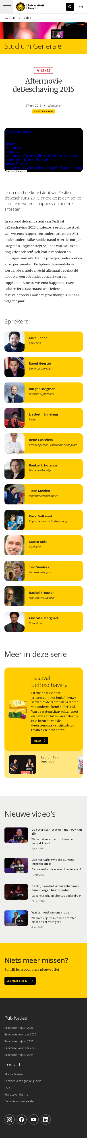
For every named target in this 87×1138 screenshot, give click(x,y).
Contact (12, 1064)
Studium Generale (32, 46)
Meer (37, 741)
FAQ (7, 1088)
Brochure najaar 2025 (18, 1041)
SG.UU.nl (9, 18)
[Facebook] (22, 1119)
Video (27, 18)
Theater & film (43, 111)
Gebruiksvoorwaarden (19, 1101)
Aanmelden (17, 980)
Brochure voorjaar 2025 (20, 1048)
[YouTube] (34, 1119)
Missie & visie (13, 1074)
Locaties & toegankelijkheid (22, 1081)
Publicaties (15, 1018)
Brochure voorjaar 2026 (20, 1034)
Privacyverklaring (16, 1094)
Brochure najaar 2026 (18, 1028)
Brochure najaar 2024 (18, 1055)
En (81, 6)
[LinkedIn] (46, 1119)
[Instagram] (9, 1119)
